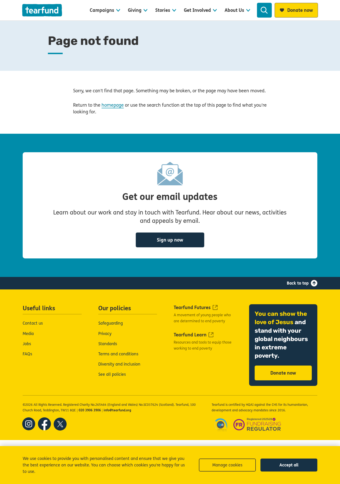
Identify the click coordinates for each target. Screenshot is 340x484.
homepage (113, 105)
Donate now (283, 373)
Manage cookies (227, 465)
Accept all (288, 465)
